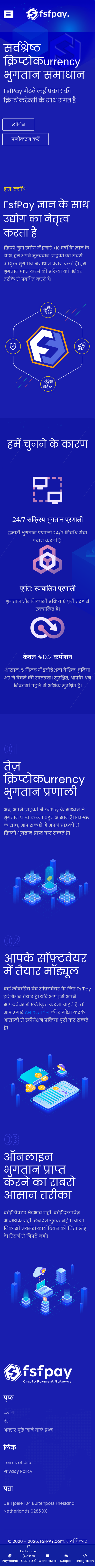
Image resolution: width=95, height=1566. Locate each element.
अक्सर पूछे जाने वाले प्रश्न (28, 1430)
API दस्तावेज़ (37, 1012)
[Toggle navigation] (8, 14)
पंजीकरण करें (25, 139)
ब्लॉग (9, 1413)
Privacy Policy (18, 1471)
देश (7, 1421)
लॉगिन (18, 124)
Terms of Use (17, 1463)
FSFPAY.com (52, 1541)
